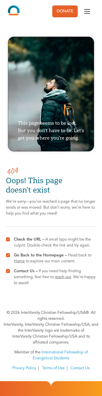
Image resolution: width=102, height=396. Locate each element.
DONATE (65, 11)
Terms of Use (53, 368)
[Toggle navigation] (87, 11)
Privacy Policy (24, 368)
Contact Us (80, 368)
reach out (63, 277)
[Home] (14, 11)
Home (19, 261)
